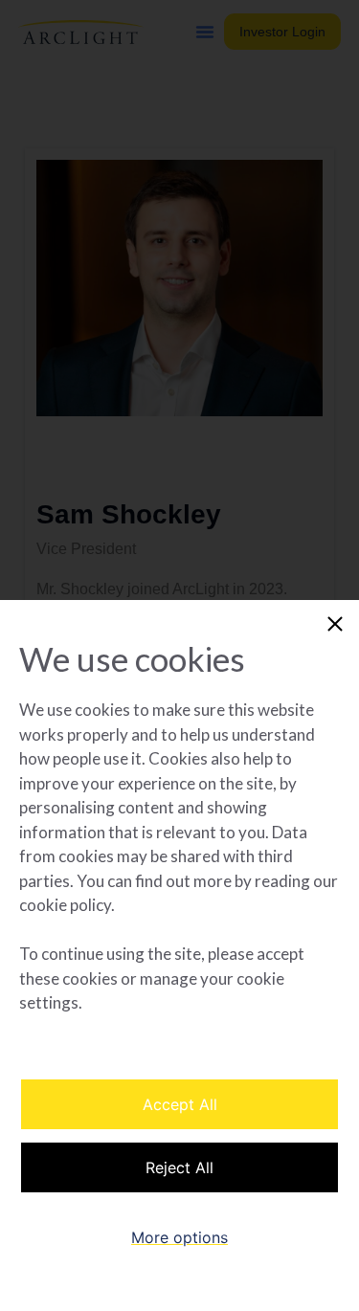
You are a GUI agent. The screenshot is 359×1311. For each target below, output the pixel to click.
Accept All (180, 1104)
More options (179, 1237)
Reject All (179, 1167)
